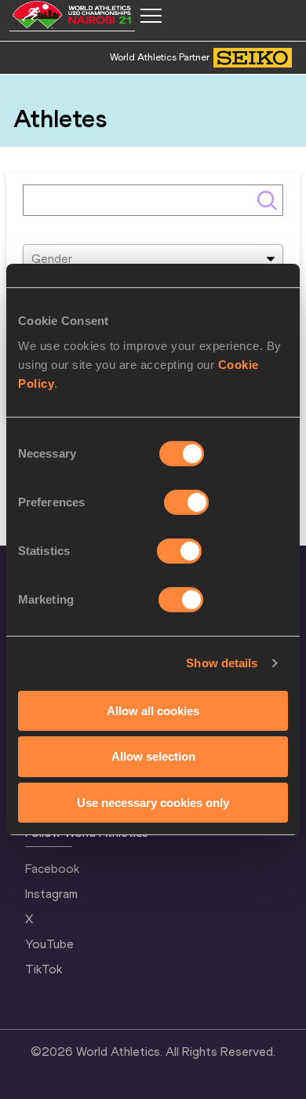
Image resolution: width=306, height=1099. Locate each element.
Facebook (52, 868)
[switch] (186, 501)
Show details (221, 663)
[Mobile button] (150, 15)
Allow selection (153, 756)
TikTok (43, 969)
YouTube (49, 944)
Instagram (51, 893)
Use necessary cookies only (153, 802)
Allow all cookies (153, 710)
